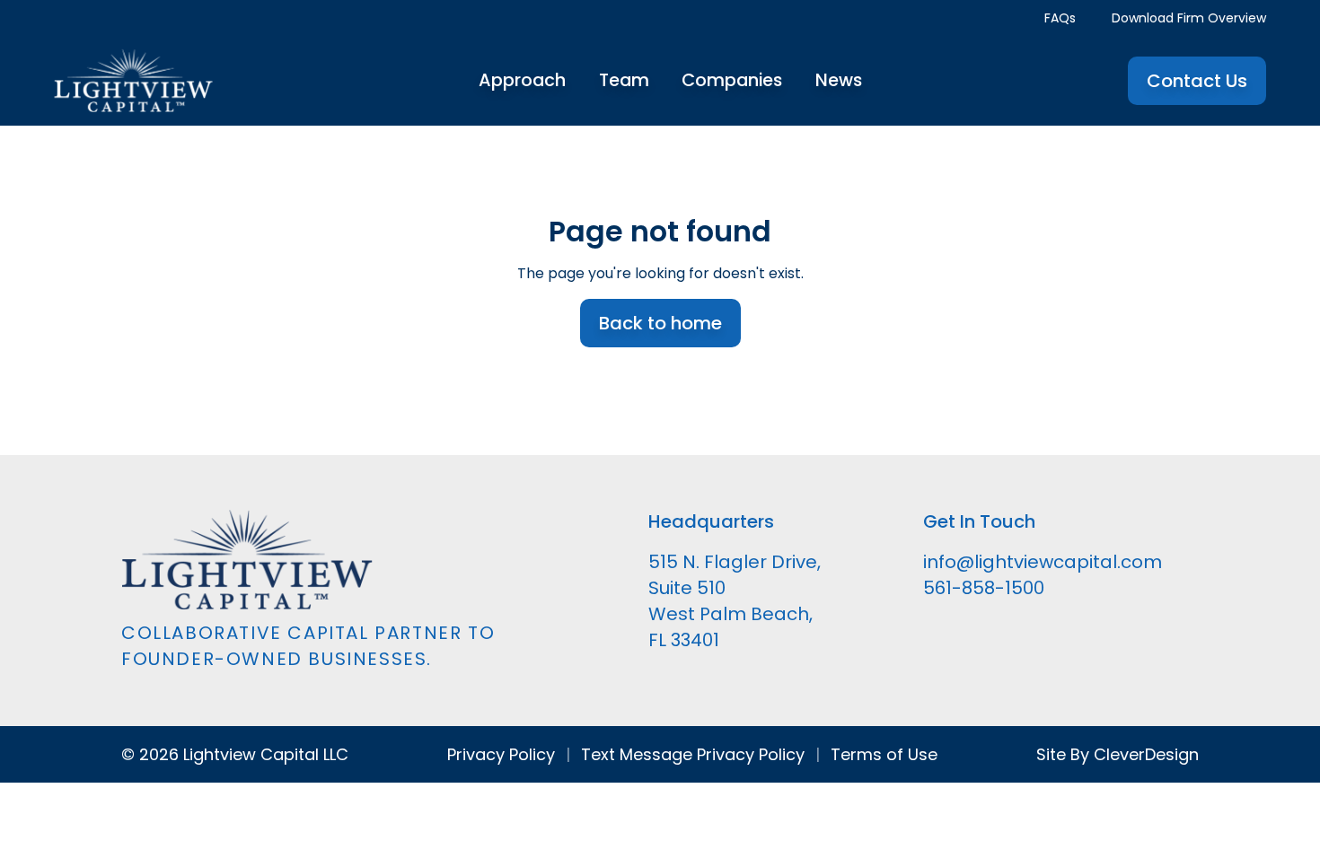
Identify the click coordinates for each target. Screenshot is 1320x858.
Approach (522, 80)
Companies (732, 80)
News (838, 80)
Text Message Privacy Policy (693, 754)
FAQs (1060, 18)
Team (624, 80)
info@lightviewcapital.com (1042, 561)
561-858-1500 (983, 587)
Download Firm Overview (1189, 18)
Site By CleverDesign (1117, 754)
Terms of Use (884, 754)
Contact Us (1197, 80)
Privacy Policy (501, 754)
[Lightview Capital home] (133, 80)
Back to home (660, 323)
